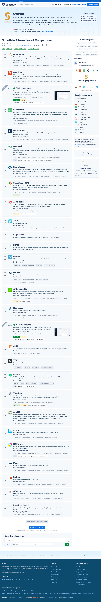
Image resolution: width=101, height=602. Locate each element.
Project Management (63, 593)
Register (93, 1)
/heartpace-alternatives (10, 306)
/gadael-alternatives (9, 270)
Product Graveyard (81, 577)
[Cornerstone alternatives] (10, 131)
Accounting (32, 593)
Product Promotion (7, 579)
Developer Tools (16, 591)
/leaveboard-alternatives (10, 108)
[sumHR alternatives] (10, 413)
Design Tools (26, 591)
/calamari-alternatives (9, 144)
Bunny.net (35, 597)
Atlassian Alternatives (82, 574)
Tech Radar (79, 567)
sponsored (86, 555)
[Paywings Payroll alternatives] (10, 506)
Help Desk (9, 593)
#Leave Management (20, 48)
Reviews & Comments (89, 20)
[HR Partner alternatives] (10, 445)
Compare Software (56, 569)
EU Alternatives (80, 584)
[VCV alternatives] (10, 361)
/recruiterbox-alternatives (10, 165)
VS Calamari (81, 112)
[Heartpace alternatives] (10, 309)
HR (89, 46)
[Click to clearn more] (50, 555)
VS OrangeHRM (82, 102)
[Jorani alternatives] (10, 431)
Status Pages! (55, 574)
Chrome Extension (56, 572)
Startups (21, 1)
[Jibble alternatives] (10, 347)
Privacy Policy (12, 597)
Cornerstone (33, 25)
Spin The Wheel (53, 597)
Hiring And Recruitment (86, 49)
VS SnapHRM (81, 104)
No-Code (7, 591)
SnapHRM (37, 22)
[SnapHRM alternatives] (10, 73)
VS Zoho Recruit (82, 119)
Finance (84, 593)
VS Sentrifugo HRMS (83, 117)
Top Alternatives (88, 16)
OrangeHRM (29, 22)
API (33, 579)
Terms (20, 597)
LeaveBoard (48, 22)
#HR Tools (9, 48)
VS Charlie (80, 130)
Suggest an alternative (36, 527)
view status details (47, 31)
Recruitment (86, 54)
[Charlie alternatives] (10, 257)
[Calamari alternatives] (10, 147)
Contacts (17, 579)
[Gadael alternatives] (10, 273)
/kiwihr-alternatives (9, 372)
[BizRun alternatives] (10, 478)
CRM (89, 43)
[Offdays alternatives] (10, 492)
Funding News (55, 577)
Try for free (16, 100)
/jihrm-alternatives (8, 243)
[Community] (56, 4)
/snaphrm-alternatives (9, 70)
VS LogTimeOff (82, 124)
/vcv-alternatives (8, 358)
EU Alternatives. (27, 45)
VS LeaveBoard (82, 107)
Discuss (23, 579)
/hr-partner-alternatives (10, 442)
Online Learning (92, 52)
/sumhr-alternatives (9, 410)
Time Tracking (94, 54)
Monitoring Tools (76, 593)
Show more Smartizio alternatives (37, 521)
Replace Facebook (81, 569)
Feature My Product (80, 4)
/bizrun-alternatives (9, 475)
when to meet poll (69, 597)
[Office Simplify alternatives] (10, 290)
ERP (94, 43)
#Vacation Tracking (33, 48)
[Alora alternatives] (10, 221)
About (29, 579)
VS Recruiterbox (82, 114)
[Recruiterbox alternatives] (10, 168)
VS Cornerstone (82, 109)
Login (98, 1)
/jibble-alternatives (8, 344)
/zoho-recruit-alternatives (10, 200)
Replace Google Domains (83, 582)
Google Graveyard (81, 579)
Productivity (78, 54)
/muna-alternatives (8, 461)
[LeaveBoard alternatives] (10, 110)
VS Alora (80, 122)
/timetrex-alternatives (9, 391)
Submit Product (93, 4)
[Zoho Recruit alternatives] (10, 202)
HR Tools (94, 46)
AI (2, 591)
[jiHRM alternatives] (10, 246)
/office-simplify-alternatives (11, 287)
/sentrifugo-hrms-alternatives (12, 181)
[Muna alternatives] (10, 464)
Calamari (42, 25)
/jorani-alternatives (8, 428)
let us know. (94, 146)
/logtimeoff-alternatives (10, 233)
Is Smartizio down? (86, 155)
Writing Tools (52, 593)
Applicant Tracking (82, 43)
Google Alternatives (81, 572)
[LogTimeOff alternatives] (10, 235)
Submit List (54, 579)
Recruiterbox (52, 25)
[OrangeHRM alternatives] (10, 55)
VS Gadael (80, 132)
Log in (6, 544)
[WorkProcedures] (10, 89)
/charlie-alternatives (9, 254)
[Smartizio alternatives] (7, 16)
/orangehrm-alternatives (10, 52)
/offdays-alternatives (9, 489)
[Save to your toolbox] (7, 22)
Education (91, 593)
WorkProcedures (85, 168)
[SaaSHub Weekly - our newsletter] (53, 4)
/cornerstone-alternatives (10, 128)
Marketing (25, 593)
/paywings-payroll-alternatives (12, 503)
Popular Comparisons (89, 18)
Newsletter (54, 582)
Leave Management (82, 52)
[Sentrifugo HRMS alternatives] (10, 184)
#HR (3, 48)
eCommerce (40, 593)
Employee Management (81, 46)
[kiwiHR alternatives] (10, 375)
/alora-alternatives (8, 219)
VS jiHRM (80, 127)
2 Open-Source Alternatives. (13, 45)
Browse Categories (56, 567)
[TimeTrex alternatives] (10, 394)
